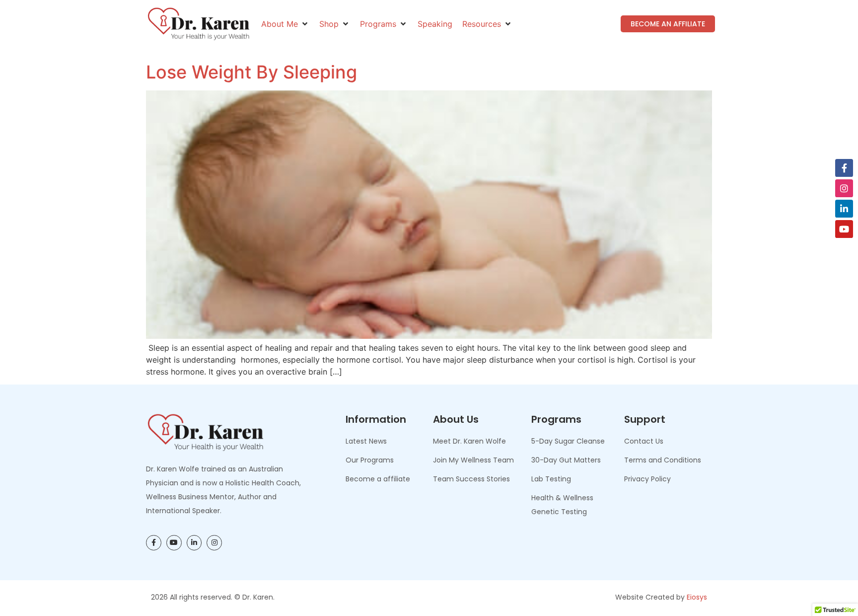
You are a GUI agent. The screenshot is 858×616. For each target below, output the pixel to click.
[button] (285, 23)
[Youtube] (844, 229)
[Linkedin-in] (844, 209)
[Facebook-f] (844, 168)
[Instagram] (844, 188)
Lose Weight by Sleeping (251, 72)
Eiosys (697, 597)
